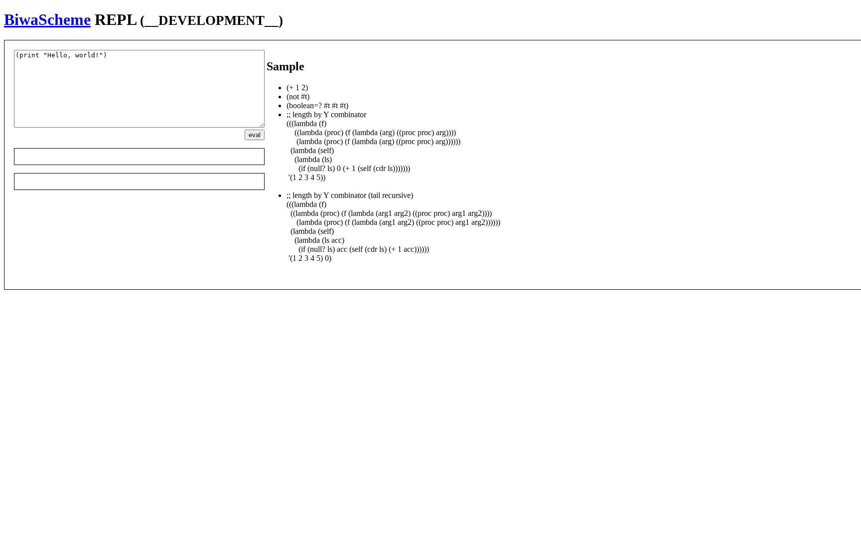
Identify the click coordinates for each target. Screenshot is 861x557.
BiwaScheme (47, 19)
